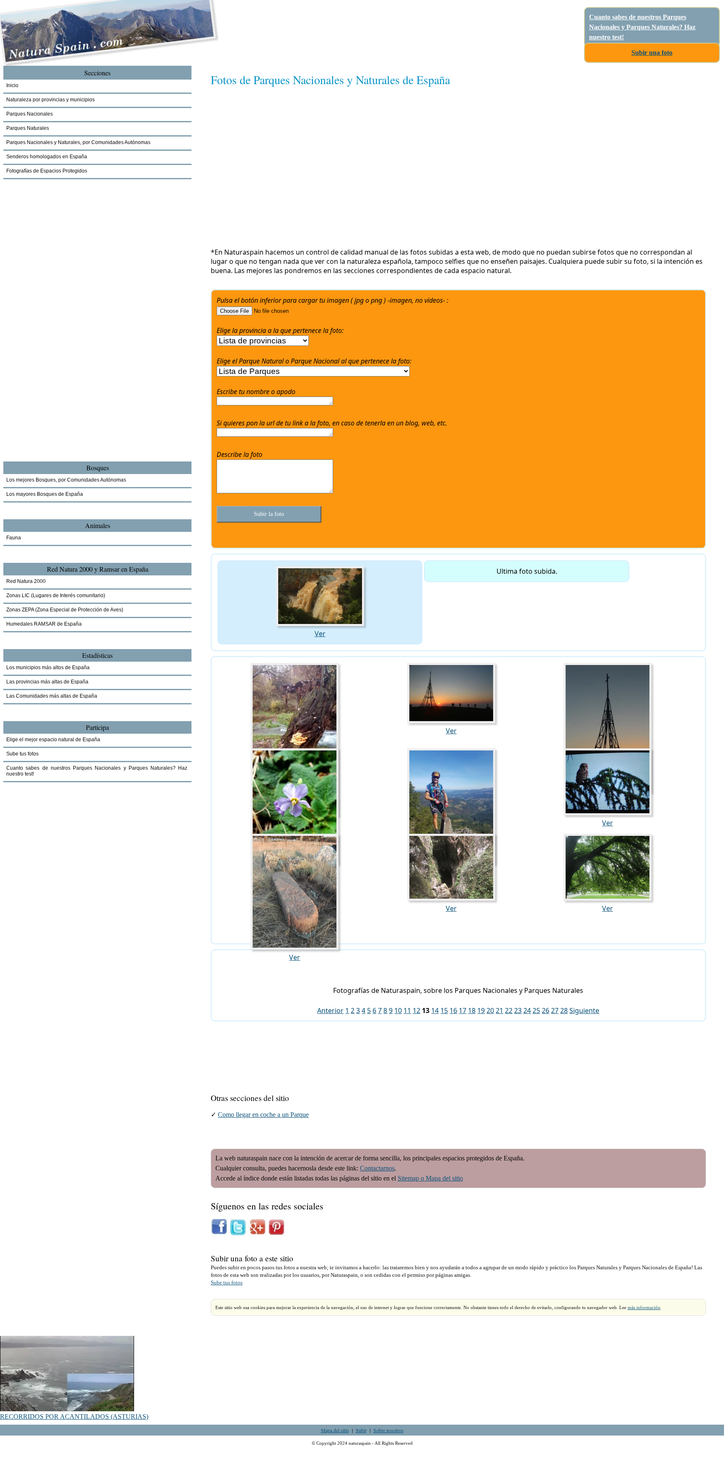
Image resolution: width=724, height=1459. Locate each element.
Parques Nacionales (29, 114)
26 (545, 1010)
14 (435, 1010)
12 (416, 1010)
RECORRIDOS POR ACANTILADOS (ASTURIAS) (74, 1416)
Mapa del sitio (335, 1430)
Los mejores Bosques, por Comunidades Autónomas (66, 480)
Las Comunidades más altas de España (51, 696)
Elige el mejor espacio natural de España (53, 739)
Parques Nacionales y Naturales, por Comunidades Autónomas (78, 142)
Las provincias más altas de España (47, 682)
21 (499, 1010)
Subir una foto (651, 52)
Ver (320, 633)
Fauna (13, 538)
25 (536, 1010)
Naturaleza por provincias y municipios (50, 100)
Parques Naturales (27, 128)
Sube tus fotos (227, 1283)
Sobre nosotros (388, 1430)
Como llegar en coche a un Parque (263, 1114)
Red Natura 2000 (26, 581)
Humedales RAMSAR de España (44, 624)
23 (518, 1010)
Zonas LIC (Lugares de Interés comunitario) (55, 595)
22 (508, 1010)
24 (527, 1010)
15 (444, 1010)
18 (472, 1010)
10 (398, 1010)
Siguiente (584, 1010)
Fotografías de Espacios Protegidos (46, 171)
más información (644, 1307)
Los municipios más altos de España (48, 667)
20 (490, 1010)
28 (564, 1010)
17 (462, 1010)
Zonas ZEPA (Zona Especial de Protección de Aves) (64, 610)
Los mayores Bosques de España (44, 494)
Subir (361, 1430)
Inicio (12, 85)
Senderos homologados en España (46, 157)
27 (555, 1010)
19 (481, 1010)
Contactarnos (377, 1168)
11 (407, 1010)
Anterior (330, 1010)
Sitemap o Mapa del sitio (430, 1178)
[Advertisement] (458, 170)
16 (453, 1010)
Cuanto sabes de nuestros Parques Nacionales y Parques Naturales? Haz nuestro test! (642, 27)
